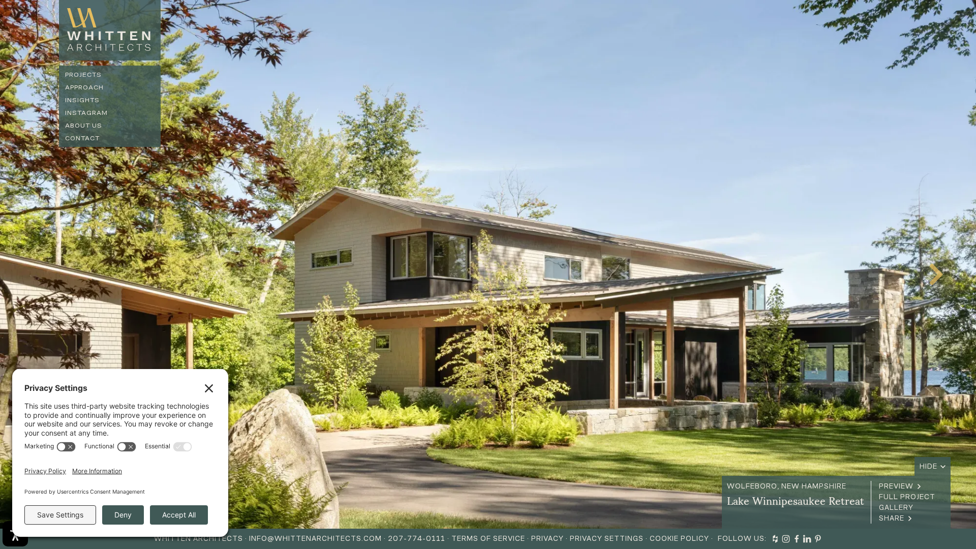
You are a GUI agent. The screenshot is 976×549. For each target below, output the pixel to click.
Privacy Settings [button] (607, 538)
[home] (110, 30)
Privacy (547, 538)
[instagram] (786, 539)
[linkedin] (807, 539)
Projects (83, 74)
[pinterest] (818, 539)
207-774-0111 (416, 538)
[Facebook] (796, 539)
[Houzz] (775, 539)
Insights (82, 100)
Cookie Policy (679, 538)
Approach (84, 87)
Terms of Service (488, 538)
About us (83, 125)
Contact (82, 138)
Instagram (86, 112)
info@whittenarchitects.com (315, 538)
